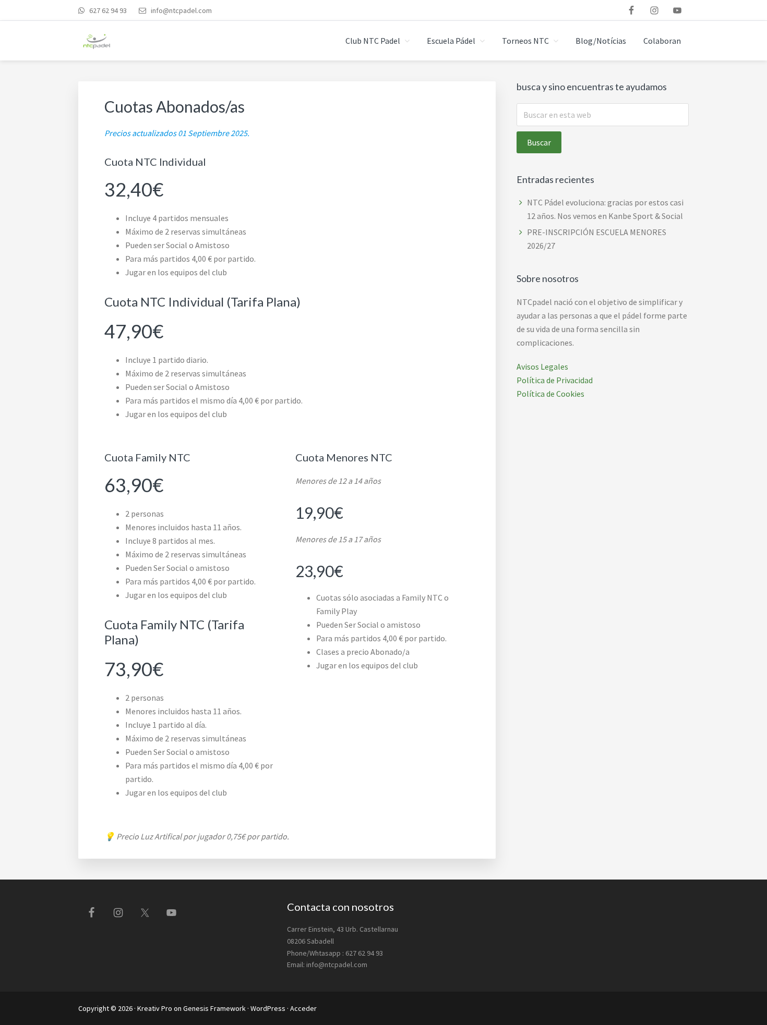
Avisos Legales (542, 366)
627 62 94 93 (107, 10)
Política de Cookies (550, 393)
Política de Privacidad (555, 380)
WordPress (267, 1008)
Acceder (303, 1008)
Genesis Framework (214, 1008)
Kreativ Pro (154, 1008)
